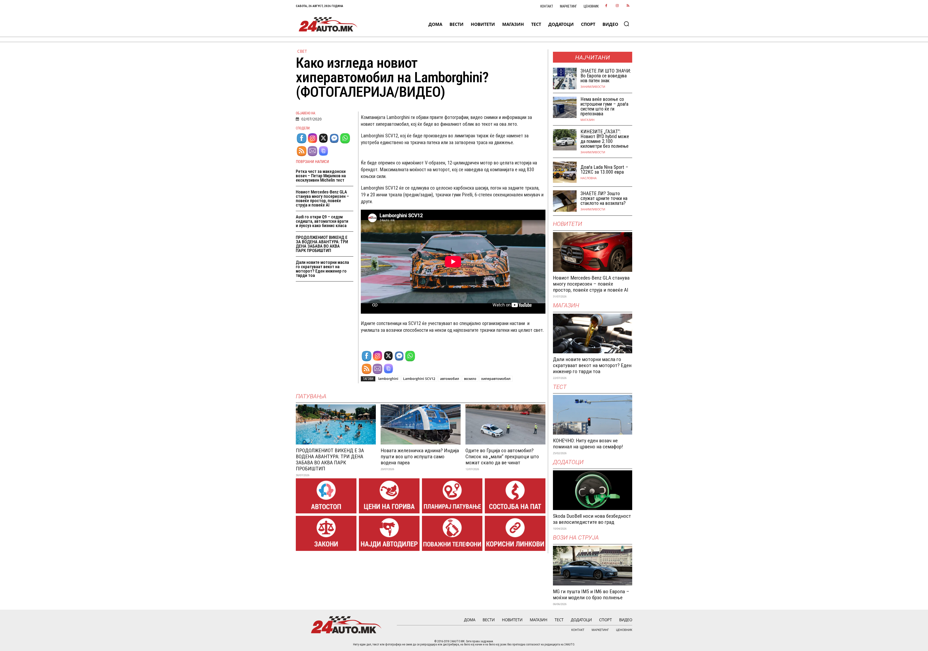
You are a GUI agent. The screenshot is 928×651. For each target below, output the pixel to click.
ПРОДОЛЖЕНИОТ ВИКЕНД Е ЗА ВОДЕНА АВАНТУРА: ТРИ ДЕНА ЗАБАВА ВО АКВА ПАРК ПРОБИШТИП (322, 244)
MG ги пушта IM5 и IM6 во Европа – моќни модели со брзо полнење (591, 594)
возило (470, 378)
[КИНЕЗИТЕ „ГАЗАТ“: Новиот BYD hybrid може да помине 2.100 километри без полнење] (565, 140)
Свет (302, 51)
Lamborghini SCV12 (419, 378)
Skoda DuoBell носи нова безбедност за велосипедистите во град (592, 519)
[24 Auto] (328, 24)
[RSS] (628, 6)
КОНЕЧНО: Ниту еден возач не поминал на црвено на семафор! (588, 444)
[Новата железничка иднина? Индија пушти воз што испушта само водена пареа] (421, 424)
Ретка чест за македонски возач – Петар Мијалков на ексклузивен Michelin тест (321, 176)
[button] (626, 24)
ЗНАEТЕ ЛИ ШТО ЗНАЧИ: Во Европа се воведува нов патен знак (605, 75)
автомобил (449, 378)
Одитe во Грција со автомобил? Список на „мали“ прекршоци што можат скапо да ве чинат (502, 457)
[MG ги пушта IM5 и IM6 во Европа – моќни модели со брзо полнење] (592, 565)
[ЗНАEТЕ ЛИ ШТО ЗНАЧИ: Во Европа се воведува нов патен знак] (565, 78)
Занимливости (592, 86)
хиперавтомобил (496, 378)
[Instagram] (617, 6)
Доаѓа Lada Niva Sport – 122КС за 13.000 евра (604, 169)
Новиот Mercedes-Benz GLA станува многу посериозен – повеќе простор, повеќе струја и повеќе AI (322, 198)
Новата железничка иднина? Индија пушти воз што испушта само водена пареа (420, 457)
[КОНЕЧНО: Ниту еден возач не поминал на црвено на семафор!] (592, 415)
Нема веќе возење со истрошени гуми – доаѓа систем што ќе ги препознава (604, 106)
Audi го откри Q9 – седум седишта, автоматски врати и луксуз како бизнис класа (322, 221)
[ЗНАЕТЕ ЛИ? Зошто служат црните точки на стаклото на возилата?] (565, 201)
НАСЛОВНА (588, 178)
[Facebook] (606, 6)
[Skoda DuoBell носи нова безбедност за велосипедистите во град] (592, 490)
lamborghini (388, 378)
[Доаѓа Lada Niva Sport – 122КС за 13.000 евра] (565, 172)
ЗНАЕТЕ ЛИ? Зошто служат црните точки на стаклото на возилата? (603, 198)
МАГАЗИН (587, 119)
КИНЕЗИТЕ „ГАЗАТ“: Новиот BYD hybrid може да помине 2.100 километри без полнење (604, 139)
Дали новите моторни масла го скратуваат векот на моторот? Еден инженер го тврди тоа (322, 269)
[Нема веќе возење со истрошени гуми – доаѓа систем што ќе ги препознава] (565, 107)
